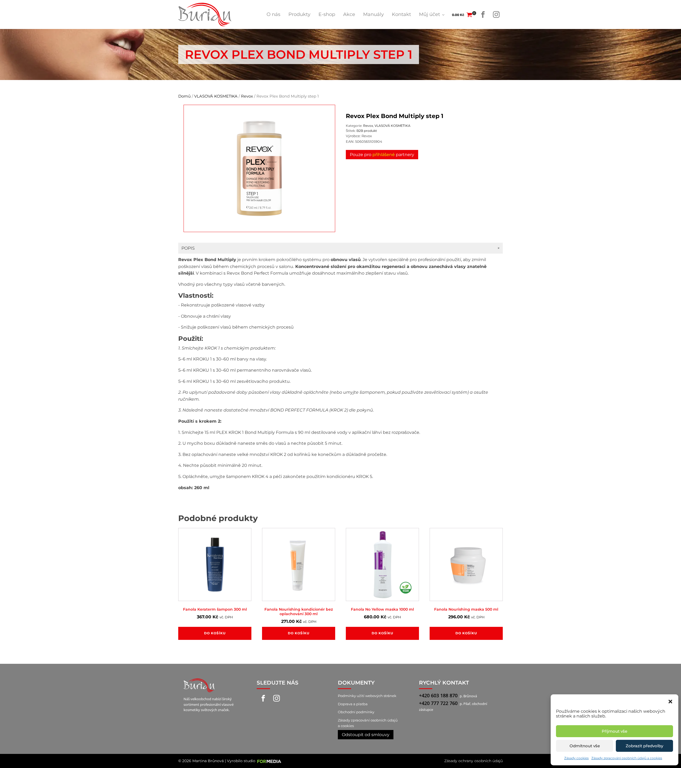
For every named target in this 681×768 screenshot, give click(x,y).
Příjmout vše (614, 731)
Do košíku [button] (215, 633)
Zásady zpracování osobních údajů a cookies (626, 758)
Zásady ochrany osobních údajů (473, 760)
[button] (670, 701)
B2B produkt (366, 131)
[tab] (340, 248)
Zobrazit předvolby (644, 745)
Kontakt (401, 14)
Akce (349, 14)
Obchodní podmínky (356, 712)
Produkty (299, 14)
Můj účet (429, 14)
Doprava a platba (353, 704)
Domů (184, 96)
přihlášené (383, 154)
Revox (247, 96)
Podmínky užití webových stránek (367, 696)
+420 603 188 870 (438, 695)
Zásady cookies (576, 758)
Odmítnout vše (585, 745)
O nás (273, 14)
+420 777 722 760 (438, 703)
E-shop (326, 14)
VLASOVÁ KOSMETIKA (216, 96)
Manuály (373, 14)
